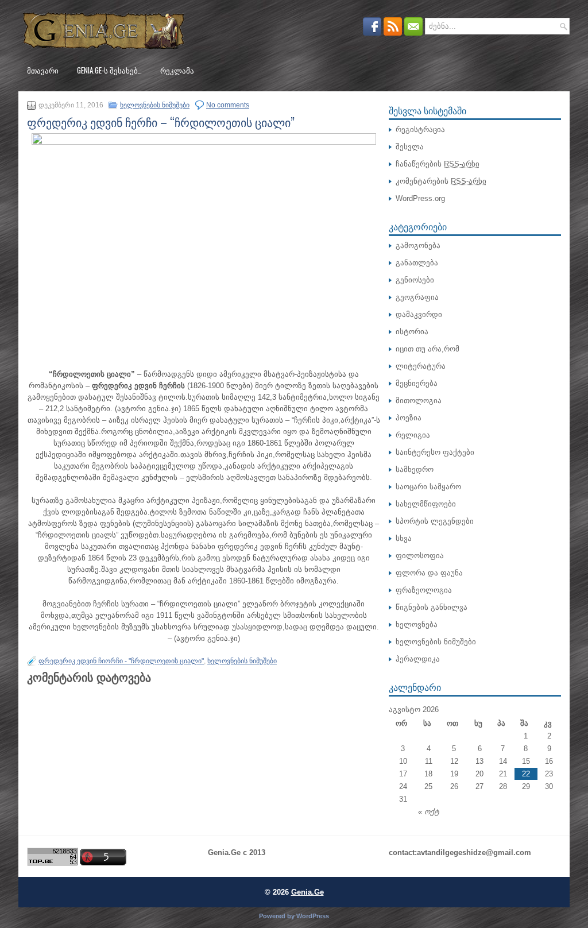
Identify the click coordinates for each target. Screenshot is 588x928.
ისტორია (412, 331)
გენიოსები (415, 280)
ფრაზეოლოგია (424, 590)
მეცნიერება (417, 383)
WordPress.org (420, 198)
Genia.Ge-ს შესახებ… (109, 70)
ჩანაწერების (437, 164)
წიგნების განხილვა (431, 607)
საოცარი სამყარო (428, 486)
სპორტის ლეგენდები (435, 521)
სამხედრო (415, 469)
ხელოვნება (417, 624)
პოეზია (408, 417)
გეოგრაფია (417, 297)
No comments (227, 105)
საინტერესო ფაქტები (435, 452)
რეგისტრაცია (420, 129)
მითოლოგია (419, 400)
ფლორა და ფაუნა (429, 573)
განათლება (417, 262)
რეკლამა (177, 70)
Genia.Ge (307, 892)
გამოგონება (418, 245)
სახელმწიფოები (426, 504)
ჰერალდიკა (418, 659)
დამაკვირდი (419, 314)
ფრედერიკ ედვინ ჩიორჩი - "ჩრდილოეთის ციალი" (121, 661)
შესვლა (410, 146)
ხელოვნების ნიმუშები (154, 105)
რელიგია (413, 435)
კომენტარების (441, 181)
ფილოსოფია (420, 555)
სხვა (404, 538)
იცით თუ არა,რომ (427, 349)
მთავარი (43, 70)
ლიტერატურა (421, 366)
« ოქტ (428, 811)
